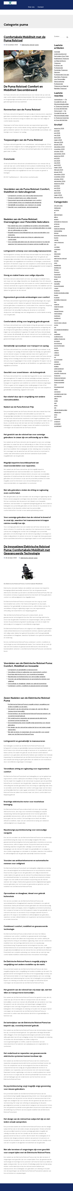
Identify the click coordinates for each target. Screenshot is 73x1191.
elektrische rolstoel (28, 45)
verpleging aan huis (60, 394)
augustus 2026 (59, 128)
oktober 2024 (58, 179)
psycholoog (58, 343)
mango (56, 309)
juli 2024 (57, 186)
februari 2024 (58, 197)
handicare (57, 281)
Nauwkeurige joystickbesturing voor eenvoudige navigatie (26, 677)
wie (55, 408)
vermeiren (57, 392)
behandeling (58, 231)
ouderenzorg (58, 336)
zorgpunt (57, 421)
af (54, 212)
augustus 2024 (59, 183)
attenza (56, 224)
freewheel (57, 274)
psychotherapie (59, 346)
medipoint (57, 318)
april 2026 (57, 138)
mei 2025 (57, 163)
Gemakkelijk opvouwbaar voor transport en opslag (24, 205)
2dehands (57, 208)
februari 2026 (58, 142)
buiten (56, 238)
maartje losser (58, 307)
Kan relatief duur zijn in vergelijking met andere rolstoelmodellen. (28, 226)
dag (55, 251)
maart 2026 (58, 140)
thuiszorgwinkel (59, 382)
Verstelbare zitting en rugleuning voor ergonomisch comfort (27, 672)
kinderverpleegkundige (61, 293)
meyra (56, 320)
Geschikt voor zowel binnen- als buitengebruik (23, 207)
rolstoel (56, 355)
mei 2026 (57, 135)
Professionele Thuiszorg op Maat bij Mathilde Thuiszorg (61, 86)
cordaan (57, 247)
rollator (56, 353)
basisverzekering (59, 229)
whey (56, 405)
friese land (57, 277)
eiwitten (56, 256)
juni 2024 (57, 188)
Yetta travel (58, 111)
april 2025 (57, 165)
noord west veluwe (60, 323)
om (55, 327)
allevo (56, 217)
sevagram (57, 364)
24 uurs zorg (58, 206)
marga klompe (58, 311)
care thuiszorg (59, 242)
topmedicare (58, 99)
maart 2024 (58, 195)
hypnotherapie (59, 286)
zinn (55, 417)
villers (56, 398)
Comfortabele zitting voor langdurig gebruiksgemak (24, 202)
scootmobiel (58, 359)
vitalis (56, 401)
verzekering (58, 396)
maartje (56, 304)
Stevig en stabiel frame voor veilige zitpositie (22, 198)
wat (55, 403)
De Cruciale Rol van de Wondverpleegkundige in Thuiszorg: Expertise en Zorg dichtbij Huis (61, 104)
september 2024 (59, 181)
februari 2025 (58, 170)
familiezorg (57, 268)
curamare (57, 249)
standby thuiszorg (60, 373)
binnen (56, 233)
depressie (57, 254)
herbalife (57, 284)
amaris (56, 219)
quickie (56, 350)
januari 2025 (58, 172)
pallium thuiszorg (59, 339)
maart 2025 (58, 167)
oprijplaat (57, 334)
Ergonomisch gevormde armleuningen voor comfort (24, 200)
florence (57, 272)
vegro (56, 389)
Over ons (31, 7)
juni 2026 (57, 133)
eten (55, 263)
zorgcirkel (57, 419)
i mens (56, 288)
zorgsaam (57, 424)
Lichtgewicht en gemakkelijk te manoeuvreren (22, 670)
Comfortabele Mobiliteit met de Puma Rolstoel (24, 38)
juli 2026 (57, 131)
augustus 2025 (59, 156)
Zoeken (56, 36)
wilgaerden (57, 412)
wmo (55, 415)
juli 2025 (57, 158)
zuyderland (57, 426)
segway (56, 362)
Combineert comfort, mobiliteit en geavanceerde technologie (28, 686)
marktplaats (58, 314)
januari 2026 (58, 144)
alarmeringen (58, 215)
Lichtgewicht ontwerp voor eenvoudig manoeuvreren (25, 196)
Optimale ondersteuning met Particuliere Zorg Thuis (61, 54)
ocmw (56, 325)
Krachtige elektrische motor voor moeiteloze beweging (26, 674)
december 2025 (59, 147)
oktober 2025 (58, 151)
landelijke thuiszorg (60, 300)
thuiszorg (57, 376)
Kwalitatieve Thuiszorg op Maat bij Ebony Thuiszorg (61, 61)
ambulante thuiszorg (61, 222)
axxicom (56, 226)
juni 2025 (57, 161)
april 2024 (57, 193)
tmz (55, 385)
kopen (56, 295)
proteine (57, 341)
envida (56, 261)
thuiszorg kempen (60, 378)
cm (55, 245)
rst (55, 357)
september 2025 (59, 154)
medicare (57, 316)
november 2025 (59, 149)
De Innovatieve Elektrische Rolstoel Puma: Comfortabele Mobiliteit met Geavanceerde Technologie (27, 550)
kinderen (57, 291)
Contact (41, 7)
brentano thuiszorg (60, 235)
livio (55, 302)
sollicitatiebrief (59, 369)
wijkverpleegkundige (60, 410)
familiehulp (57, 265)
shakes (56, 366)
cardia (56, 240)
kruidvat (56, 297)
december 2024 (59, 174)
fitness (56, 270)
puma (37, 45)
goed (56, 279)
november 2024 (59, 177)
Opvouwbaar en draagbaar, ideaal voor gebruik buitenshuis (27, 683)
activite (56, 210)
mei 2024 (57, 190)
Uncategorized (59, 387)
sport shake (58, 371)
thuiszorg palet (59, 380)
